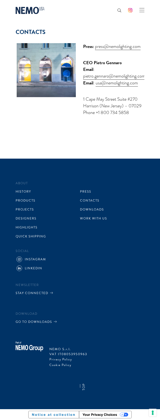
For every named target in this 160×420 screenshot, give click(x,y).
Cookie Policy (60, 365)
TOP (83, 386)
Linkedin (107, 42)
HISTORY (23, 191)
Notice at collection (54, 414)
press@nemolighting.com (118, 46)
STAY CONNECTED (32, 293)
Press (85, 191)
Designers (26, 218)
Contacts (89, 200)
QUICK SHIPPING (31, 236)
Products (38, 42)
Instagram (35, 259)
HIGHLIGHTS (27, 227)
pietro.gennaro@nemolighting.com (114, 76)
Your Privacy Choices (99, 414)
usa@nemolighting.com (117, 83)
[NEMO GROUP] (29, 346)
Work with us (93, 218)
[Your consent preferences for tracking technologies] (153, 413)
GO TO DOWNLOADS (34, 322)
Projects (25, 209)
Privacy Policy (60, 359)
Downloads (42, 128)
